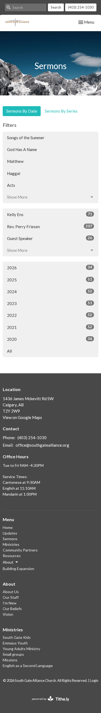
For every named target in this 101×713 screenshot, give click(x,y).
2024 (49, 291)
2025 (49, 279)
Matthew (15, 161)
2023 (49, 303)
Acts (11, 185)
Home (8, 527)
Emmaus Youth (15, 643)
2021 (49, 327)
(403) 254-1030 (81, 7)
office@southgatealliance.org (42, 445)
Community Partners (20, 550)
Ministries (11, 544)
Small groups (13, 654)
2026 (49, 267)
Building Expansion (18, 568)
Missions (10, 660)
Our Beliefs (12, 608)
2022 (49, 315)
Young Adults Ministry (21, 648)
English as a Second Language (28, 665)
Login (94, 680)
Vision (8, 614)
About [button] (8, 562)
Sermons (10, 538)
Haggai (13, 173)
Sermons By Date (21, 111)
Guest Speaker (49, 238)
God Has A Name (22, 149)
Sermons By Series (61, 111)
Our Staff (11, 597)
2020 (49, 339)
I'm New (9, 603)
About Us (11, 591)
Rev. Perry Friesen (49, 226)
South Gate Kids (17, 637)
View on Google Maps (22, 417)
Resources (12, 555)
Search (56, 7)
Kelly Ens (49, 214)
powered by (48, 703)
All (9, 351)
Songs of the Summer (25, 137)
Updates (10, 533)
